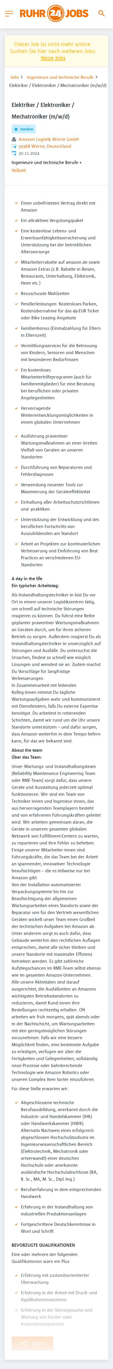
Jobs (14, 77)
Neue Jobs (53, 57)
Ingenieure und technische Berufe (60, 77)
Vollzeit (19, 170)
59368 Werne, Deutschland (45, 146)
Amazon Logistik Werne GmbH (49, 139)
